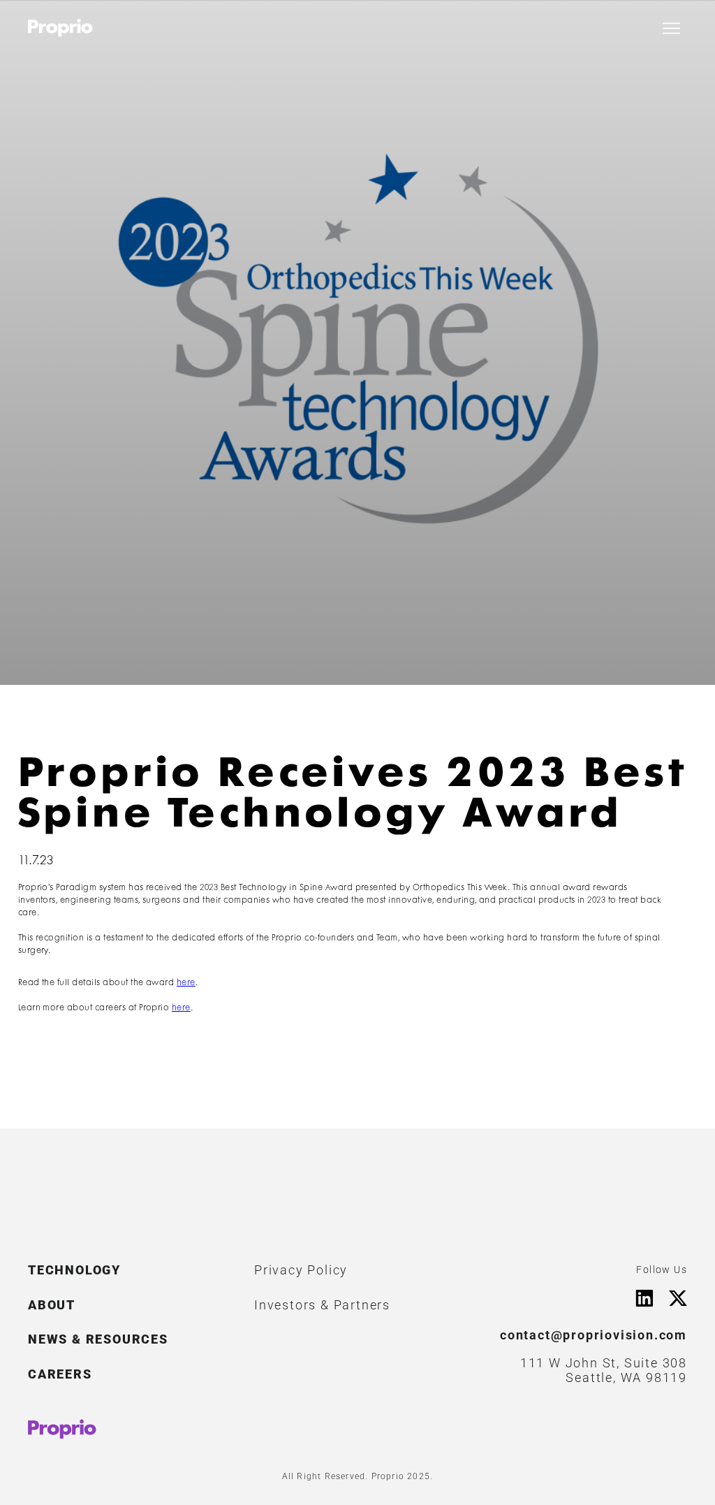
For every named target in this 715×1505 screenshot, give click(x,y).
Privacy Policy (301, 1270)
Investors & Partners (322, 1304)
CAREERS (60, 1374)
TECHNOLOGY (74, 1270)
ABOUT (51, 1304)
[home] (60, 28)
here (186, 983)
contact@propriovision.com (593, 1335)
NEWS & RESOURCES (98, 1339)
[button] (671, 28)
